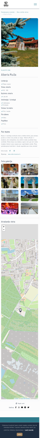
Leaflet (16, 398)
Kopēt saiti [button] (21, 403)
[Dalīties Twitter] (28, 407)
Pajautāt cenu (5, 70)
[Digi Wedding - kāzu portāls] (6, 4)
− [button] (3, 229)
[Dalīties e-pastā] (22, 407)
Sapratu (20, 434)
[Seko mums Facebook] (10, 151)
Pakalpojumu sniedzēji (8, 12)
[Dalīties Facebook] (16, 407)
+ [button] (3, 226)
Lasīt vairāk (29, 430)
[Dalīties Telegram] (25, 407)
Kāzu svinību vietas (22, 12)
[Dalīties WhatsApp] (19, 407)
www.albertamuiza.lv (14, 154)
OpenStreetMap (25, 398)
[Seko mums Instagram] (14, 151)
